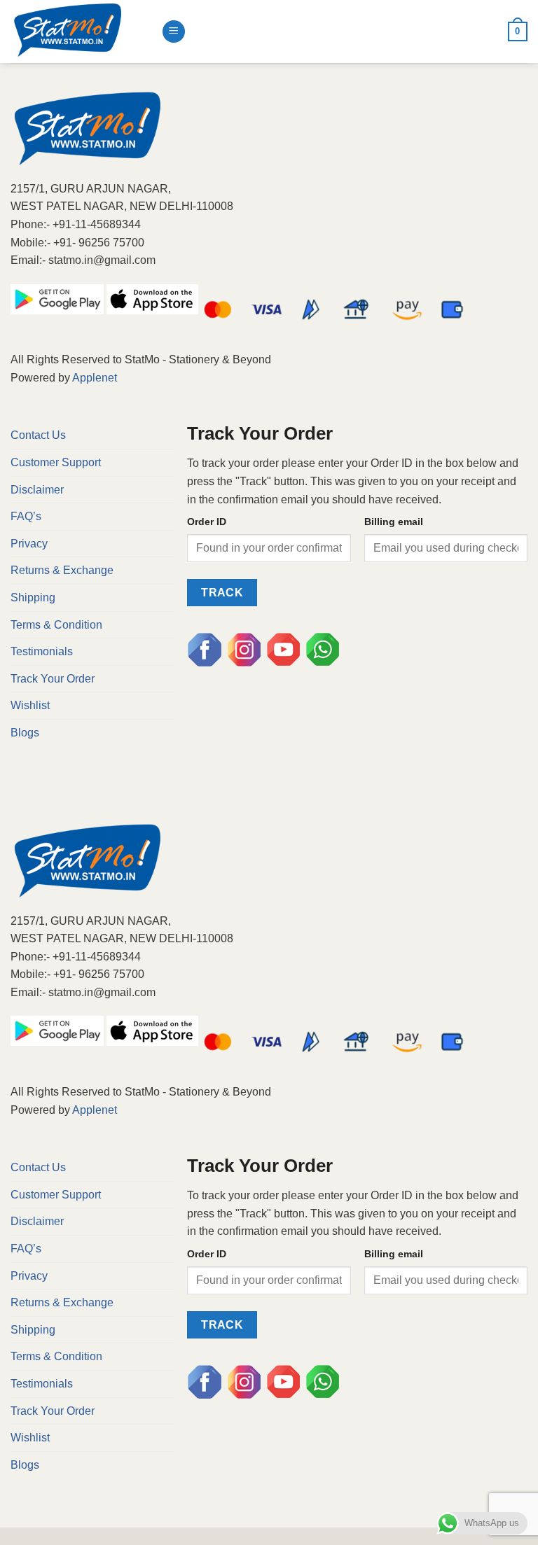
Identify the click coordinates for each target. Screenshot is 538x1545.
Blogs (25, 733)
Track (222, 593)
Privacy (29, 544)
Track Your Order (53, 679)
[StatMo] (81, 31)
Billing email (393, 521)
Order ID (206, 521)
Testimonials (42, 651)
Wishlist (30, 705)
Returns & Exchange (62, 570)
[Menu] (174, 31)
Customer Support (56, 462)
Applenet (94, 378)
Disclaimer (37, 490)
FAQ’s (26, 516)
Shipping (33, 597)
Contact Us (38, 435)
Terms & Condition (56, 625)
